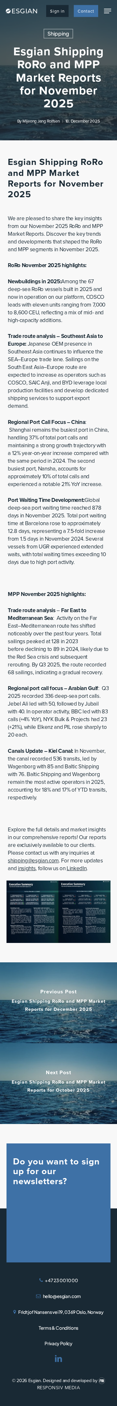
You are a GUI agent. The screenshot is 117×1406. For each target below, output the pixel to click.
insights (26, 868)
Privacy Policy (58, 1343)
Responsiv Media (58, 1388)
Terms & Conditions (58, 1328)
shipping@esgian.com (33, 861)
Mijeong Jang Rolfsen (41, 121)
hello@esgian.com (62, 1296)
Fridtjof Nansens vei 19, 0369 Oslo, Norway (61, 1312)
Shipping (58, 33)
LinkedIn (76, 868)
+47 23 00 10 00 (61, 1280)
